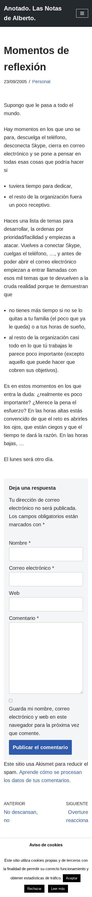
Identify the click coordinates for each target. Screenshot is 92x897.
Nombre (20, 543)
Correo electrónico (31, 568)
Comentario (24, 618)
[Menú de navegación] (82, 13)
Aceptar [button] (71, 878)
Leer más (58, 889)
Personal (41, 81)
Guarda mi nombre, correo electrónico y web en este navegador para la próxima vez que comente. (44, 721)
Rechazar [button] (34, 889)
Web (14, 593)
